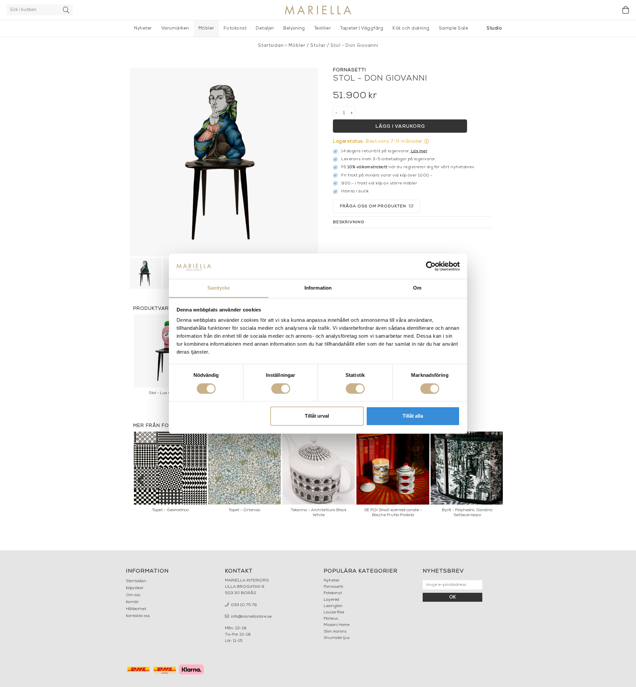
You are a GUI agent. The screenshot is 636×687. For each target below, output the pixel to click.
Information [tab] (318, 288)
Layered (331, 600)
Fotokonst (235, 28)
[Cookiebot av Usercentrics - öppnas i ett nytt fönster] (431, 266)
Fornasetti (333, 587)
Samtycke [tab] (218, 288)
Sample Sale (453, 28)
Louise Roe (334, 612)
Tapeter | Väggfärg (361, 28)
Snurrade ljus (336, 638)
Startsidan (271, 45)
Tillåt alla (412, 416)
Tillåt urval (317, 416)
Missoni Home (336, 625)
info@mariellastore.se (251, 617)
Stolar (318, 45)
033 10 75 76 (243, 605)
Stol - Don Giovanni (354, 45)
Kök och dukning (411, 28)
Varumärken (175, 28)
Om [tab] (417, 288)
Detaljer (265, 28)
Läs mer (419, 151)
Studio (494, 28)
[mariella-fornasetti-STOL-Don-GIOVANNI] (224, 162)
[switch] (280, 388)
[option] (170, 474)
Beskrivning (348, 222)
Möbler (206, 28)
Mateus (331, 619)
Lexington (333, 606)
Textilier (322, 28)
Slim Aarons (335, 632)
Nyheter (143, 28)
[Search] (66, 10)
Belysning (294, 28)
